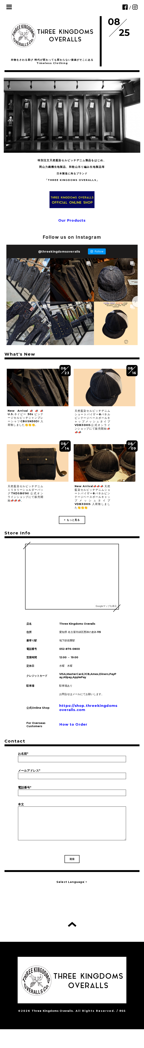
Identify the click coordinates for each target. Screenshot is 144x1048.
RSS (122, 1011)
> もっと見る (72, 519)
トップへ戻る (72, 924)
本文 (21, 804)
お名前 (23, 753)
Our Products (72, 220)
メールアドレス (29, 770)
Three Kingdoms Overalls (52, 1011)
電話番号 (24, 787)
